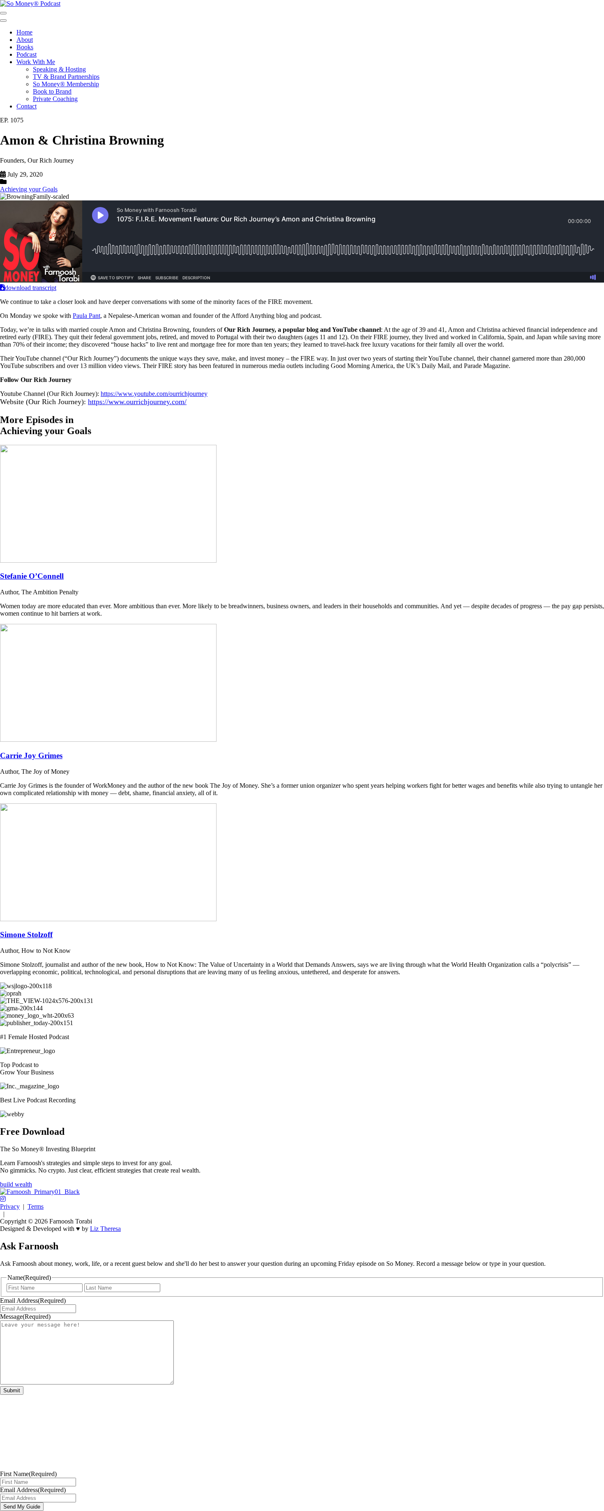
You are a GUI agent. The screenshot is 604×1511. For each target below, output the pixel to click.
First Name (28, 1473)
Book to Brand (52, 91)
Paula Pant (86, 315)
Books (24, 47)
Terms (36, 1206)
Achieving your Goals (29, 189)
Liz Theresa (105, 1228)
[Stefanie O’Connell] (108, 560)
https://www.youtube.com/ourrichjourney (154, 393)
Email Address (33, 1300)
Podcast (26, 54)
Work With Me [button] (35, 61)
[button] (3, 1199)
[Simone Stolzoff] (108, 918)
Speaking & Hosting (59, 69)
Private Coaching (55, 98)
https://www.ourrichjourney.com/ (137, 402)
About (24, 39)
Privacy (10, 1206)
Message (25, 1316)
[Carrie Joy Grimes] (108, 739)
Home (24, 32)
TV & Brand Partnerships (66, 76)
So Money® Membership (66, 83)
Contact (26, 106)
